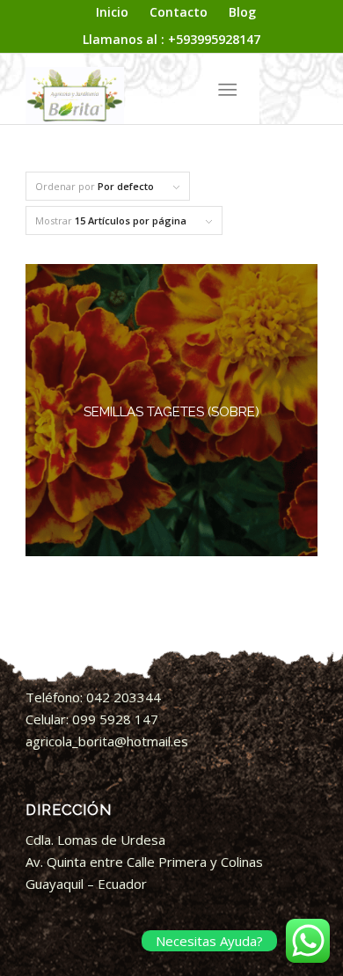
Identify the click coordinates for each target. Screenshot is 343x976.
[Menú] (227, 89)
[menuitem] (112, 13)
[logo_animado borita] (142, 89)
